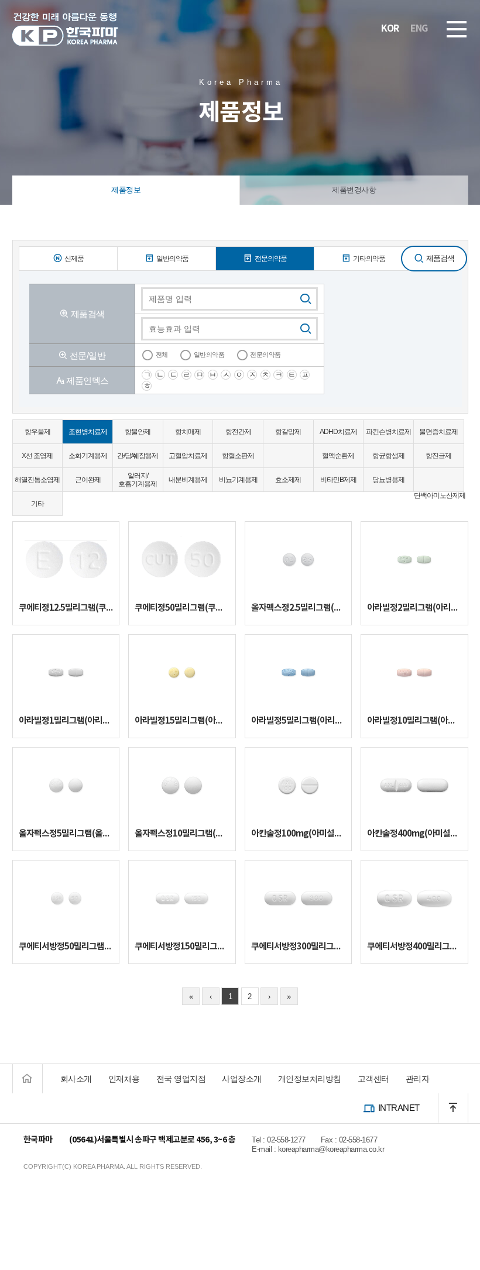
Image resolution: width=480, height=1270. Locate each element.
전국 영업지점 (181, 1078)
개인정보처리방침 (309, 1078)
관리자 (418, 1078)
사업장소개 (242, 1078)
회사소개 (76, 1078)
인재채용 (124, 1078)
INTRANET (399, 1108)
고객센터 (373, 1078)
